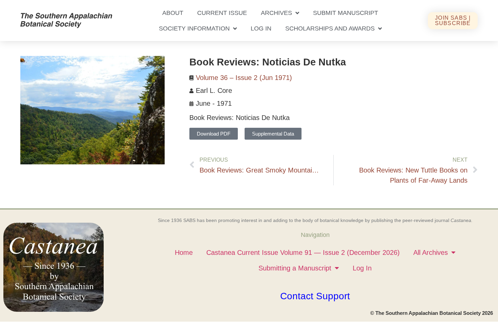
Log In (261, 28)
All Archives (430, 252)
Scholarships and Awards (330, 28)
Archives (276, 12)
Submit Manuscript (345, 12)
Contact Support (315, 296)
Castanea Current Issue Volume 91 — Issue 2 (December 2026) (303, 252)
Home (184, 252)
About (172, 12)
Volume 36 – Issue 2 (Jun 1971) (244, 77)
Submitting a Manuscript (294, 268)
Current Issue (222, 12)
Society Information (194, 28)
